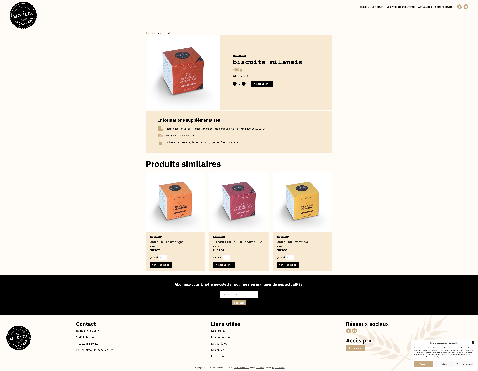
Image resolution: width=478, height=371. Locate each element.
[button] (473, 343)
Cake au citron (292, 242)
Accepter (423, 364)
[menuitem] (364, 7)
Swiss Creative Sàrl (241, 368)
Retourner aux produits (159, 33)
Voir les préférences (464, 364)
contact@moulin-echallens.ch (94, 350)
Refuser (444, 364)
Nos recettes (219, 356)
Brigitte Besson (278, 368)
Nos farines (218, 330)
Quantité (154, 257)
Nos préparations (222, 337)
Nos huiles (217, 350)
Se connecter (355, 348)
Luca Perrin (260, 368)
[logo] (23, 15)
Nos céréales (219, 343)
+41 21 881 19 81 (87, 343)
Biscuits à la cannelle (237, 242)
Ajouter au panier (262, 84)
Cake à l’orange (166, 242)
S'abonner (239, 303)
